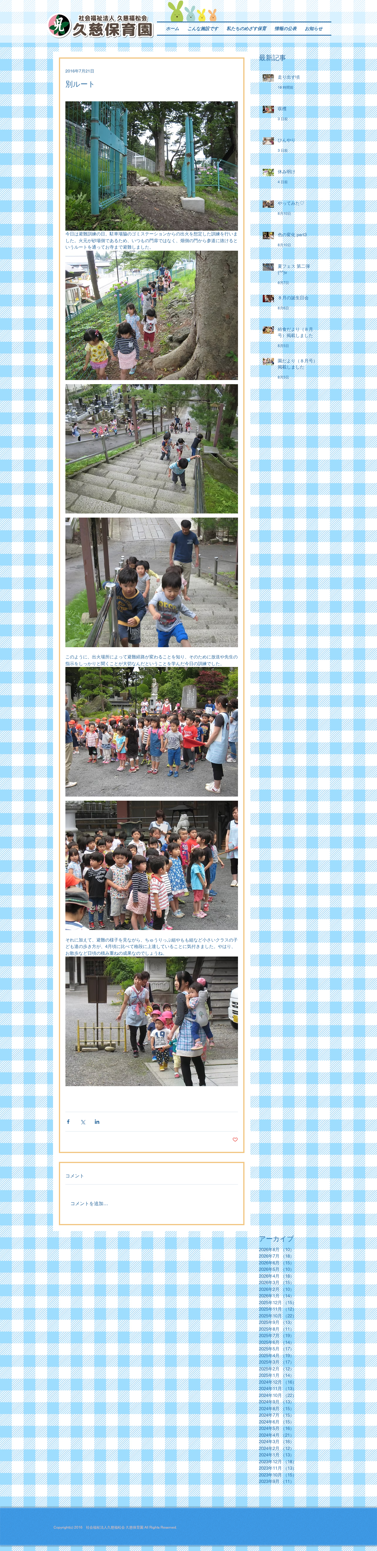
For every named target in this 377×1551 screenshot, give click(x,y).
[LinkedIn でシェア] (97, 1121)
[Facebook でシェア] (68, 1121)
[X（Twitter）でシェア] (82, 1121)
